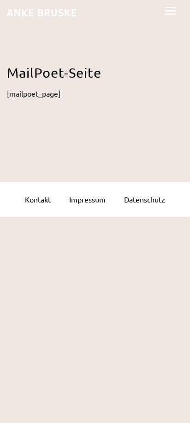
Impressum (87, 199)
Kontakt (38, 199)
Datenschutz (144, 199)
